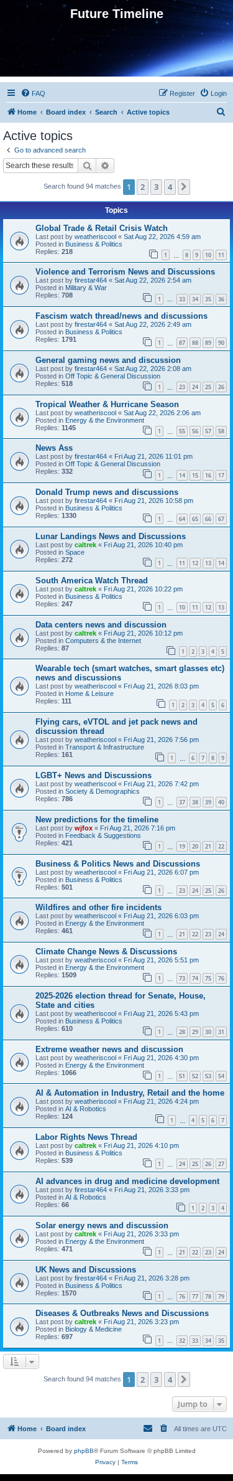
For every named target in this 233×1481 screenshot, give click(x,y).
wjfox (84, 828)
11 (221, 255)
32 (182, 1341)
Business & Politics (93, 244)
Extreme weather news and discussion (109, 1049)
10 (208, 255)
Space (75, 552)
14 (182, 475)
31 (221, 1032)
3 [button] (156, 186)
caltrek (85, 544)
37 (182, 802)
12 (195, 563)
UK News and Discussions (85, 1269)
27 (221, 1164)
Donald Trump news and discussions (106, 492)
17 (221, 475)
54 (221, 1076)
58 (221, 431)
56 (195, 431)
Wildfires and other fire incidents (98, 907)
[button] (184, 186)
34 (195, 299)
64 (182, 519)
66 (208, 519)
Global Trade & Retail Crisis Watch (101, 228)
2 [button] (142, 186)
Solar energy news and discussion (101, 1225)
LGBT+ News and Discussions (93, 775)
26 (221, 387)
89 (208, 343)
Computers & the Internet (103, 640)
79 (221, 1296)
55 (182, 431)
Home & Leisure (89, 693)
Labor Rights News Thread (86, 1137)
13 (208, 563)
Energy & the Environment (104, 420)
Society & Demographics (102, 791)
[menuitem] (33, 93)
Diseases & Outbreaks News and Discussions (122, 1313)
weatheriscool (95, 236)
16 (208, 475)
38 (195, 802)
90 (221, 343)
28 (182, 1032)
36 (221, 299)
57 (208, 431)
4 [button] (170, 186)
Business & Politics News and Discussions (117, 863)
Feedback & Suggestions (103, 835)
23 (182, 387)
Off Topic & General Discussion (112, 376)
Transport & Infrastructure (104, 747)
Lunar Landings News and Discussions (110, 536)
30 (208, 1032)
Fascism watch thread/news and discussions (121, 316)
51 (182, 1076)
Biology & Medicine (93, 1329)
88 (195, 343)
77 (195, 1296)
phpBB (84, 1450)
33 (182, 299)
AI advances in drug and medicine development (127, 1181)
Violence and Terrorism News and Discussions (125, 271)
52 (195, 1076)
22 (221, 846)
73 (182, 978)
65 (195, 519)
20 (195, 846)
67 (221, 519)
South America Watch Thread (91, 580)
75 (208, 978)
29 (195, 1032)
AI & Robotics (85, 1108)
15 (195, 475)
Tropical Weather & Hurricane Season (107, 404)
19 (182, 846)
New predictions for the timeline (96, 819)
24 (195, 387)
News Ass (54, 448)
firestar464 (91, 280)
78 (208, 1296)
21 (208, 846)
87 (182, 343)
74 (195, 978)
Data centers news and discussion (101, 624)
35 (208, 299)
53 (208, 1076)
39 (208, 802)
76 (221, 978)
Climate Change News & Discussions (106, 951)
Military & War (86, 287)
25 (208, 387)
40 (221, 802)
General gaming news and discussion (108, 360)
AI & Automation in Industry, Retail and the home (129, 1093)
